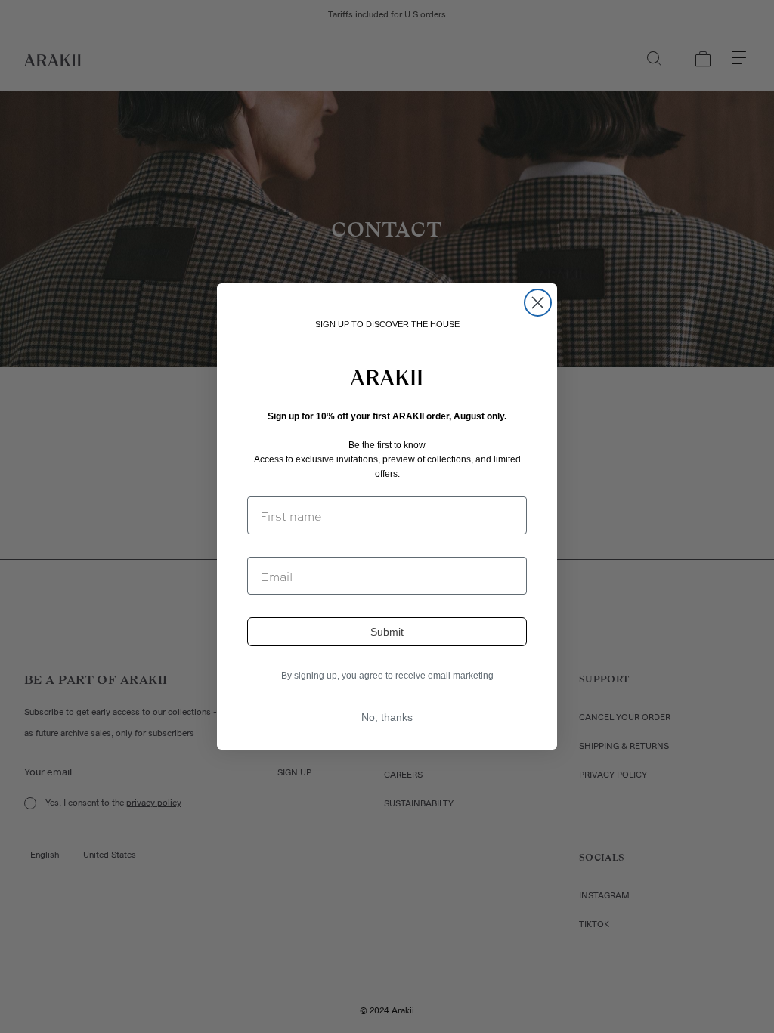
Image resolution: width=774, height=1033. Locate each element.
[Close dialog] (538, 302)
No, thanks (387, 717)
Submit (387, 632)
